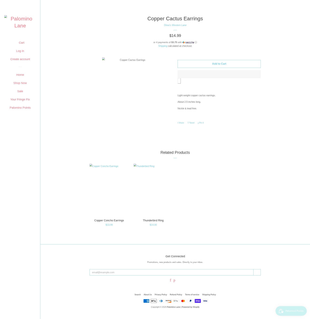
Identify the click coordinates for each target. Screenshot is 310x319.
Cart (21, 42)
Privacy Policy (161, 295)
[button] (175, 42)
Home (20, 74)
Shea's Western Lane (175, 25)
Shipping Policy (209, 295)
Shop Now (20, 83)
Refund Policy (176, 295)
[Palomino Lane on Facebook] (170, 280)
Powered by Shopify (190, 307)
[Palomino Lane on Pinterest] (174, 280)
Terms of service (192, 295)
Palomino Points (20, 107)
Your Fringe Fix (20, 99)
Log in (20, 51)
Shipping (162, 45)
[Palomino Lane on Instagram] (179, 280)
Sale (20, 91)
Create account (20, 59)
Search (137, 295)
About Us (148, 295)
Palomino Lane (173, 307)
